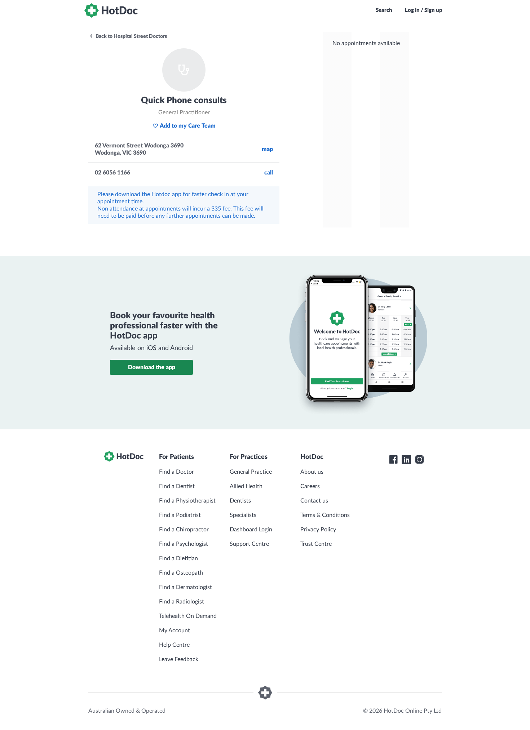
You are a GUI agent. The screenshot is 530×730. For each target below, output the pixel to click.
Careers (310, 486)
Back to (130, 36)
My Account (174, 630)
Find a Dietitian (178, 558)
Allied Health (246, 486)
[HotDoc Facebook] (393, 459)
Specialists (243, 515)
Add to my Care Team (188, 126)
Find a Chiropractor (184, 529)
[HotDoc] (111, 10)
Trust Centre (316, 544)
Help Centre (174, 645)
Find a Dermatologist (185, 587)
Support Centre (249, 544)
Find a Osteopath (181, 573)
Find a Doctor (176, 472)
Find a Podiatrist (180, 515)
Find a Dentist (177, 486)
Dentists (240, 501)
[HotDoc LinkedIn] (406, 459)
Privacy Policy (318, 529)
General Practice (251, 472)
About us (311, 472)
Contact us (314, 501)
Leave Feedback (178, 659)
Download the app (151, 367)
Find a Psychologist (183, 544)
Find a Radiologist (181, 602)
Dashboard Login (251, 529)
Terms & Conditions (325, 515)
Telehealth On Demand (188, 616)
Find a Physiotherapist (187, 501)
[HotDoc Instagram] (419, 459)
